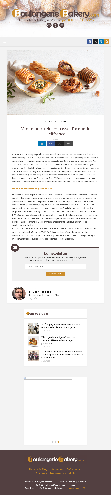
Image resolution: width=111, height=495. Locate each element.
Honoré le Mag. (38, 469)
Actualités (60, 122)
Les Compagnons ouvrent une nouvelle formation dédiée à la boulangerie (60, 326)
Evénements (74, 469)
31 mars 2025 (54, 139)
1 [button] (53, 442)
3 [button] (58, 442)
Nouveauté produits (62, 473)
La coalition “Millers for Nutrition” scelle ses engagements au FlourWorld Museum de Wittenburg (62, 354)
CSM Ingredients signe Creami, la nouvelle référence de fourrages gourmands (58, 340)
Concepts (41, 473)
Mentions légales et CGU (76, 488)
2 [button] (55, 442)
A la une (49, 122)
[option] (55, 408)
